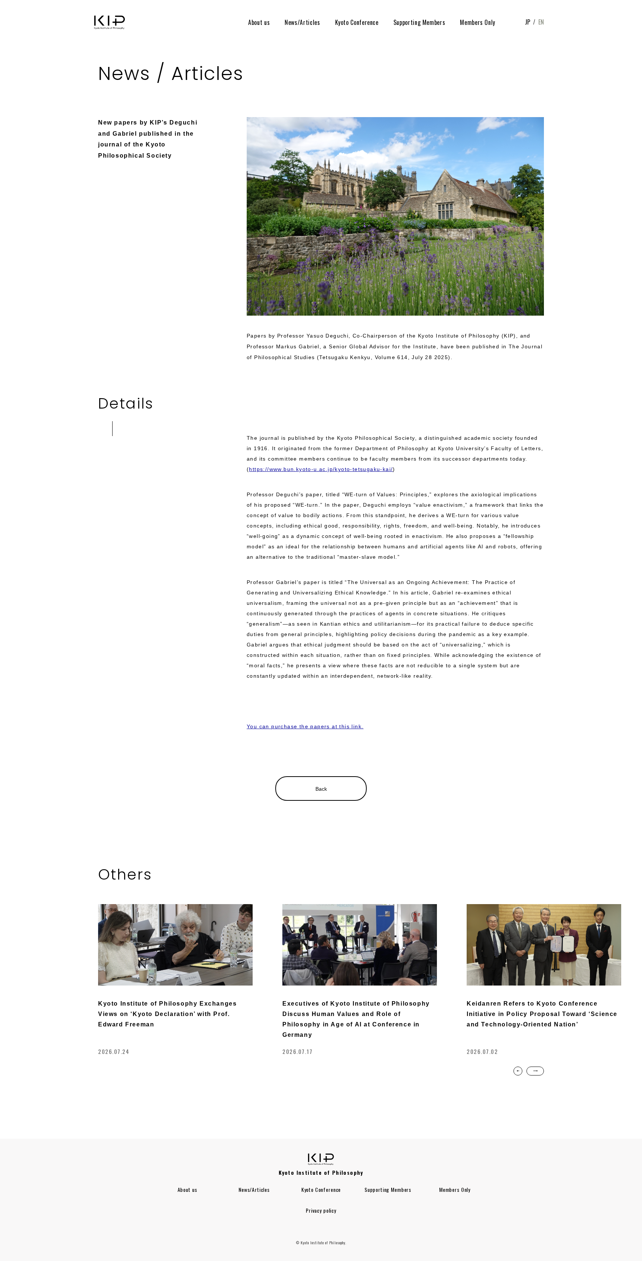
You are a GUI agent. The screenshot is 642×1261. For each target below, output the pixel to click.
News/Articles (302, 22)
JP (527, 22)
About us (259, 22)
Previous (517, 1071)
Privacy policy (321, 1210)
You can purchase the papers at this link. (305, 726)
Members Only (477, 22)
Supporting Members (419, 22)
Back (321, 789)
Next (535, 1071)
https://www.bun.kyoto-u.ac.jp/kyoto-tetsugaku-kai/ (321, 469)
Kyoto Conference (357, 22)
